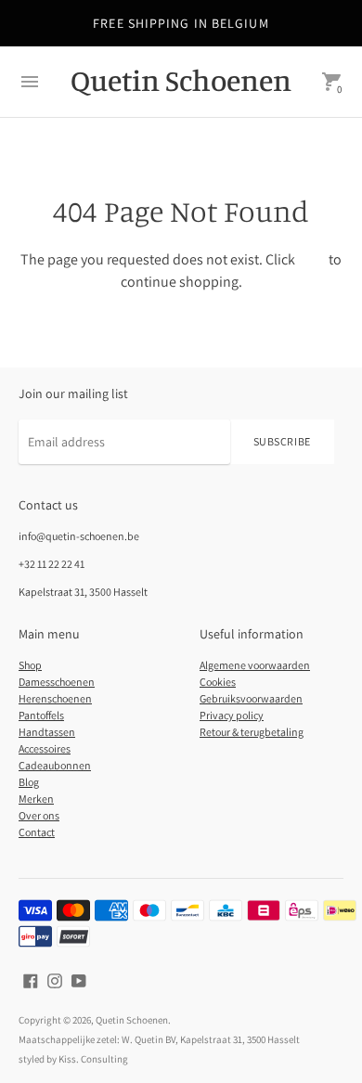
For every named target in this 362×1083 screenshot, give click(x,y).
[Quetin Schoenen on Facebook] (30, 979)
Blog (29, 782)
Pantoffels (41, 715)
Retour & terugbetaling (252, 732)
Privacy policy (232, 715)
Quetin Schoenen (132, 1019)
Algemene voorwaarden (255, 665)
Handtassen (47, 732)
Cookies (218, 682)
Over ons (39, 815)
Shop (30, 665)
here (312, 259)
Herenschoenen (55, 698)
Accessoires (45, 748)
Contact (37, 832)
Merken (36, 799)
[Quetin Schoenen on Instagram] (54, 979)
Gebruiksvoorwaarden (251, 698)
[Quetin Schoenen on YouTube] (78, 979)
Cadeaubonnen (55, 765)
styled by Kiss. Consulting (73, 1058)
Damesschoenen (57, 682)
